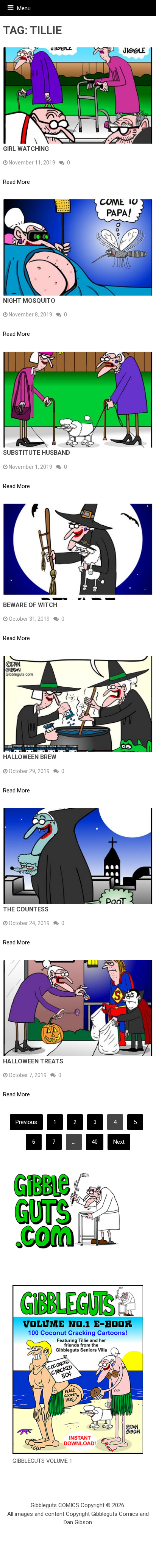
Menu (24, 8)
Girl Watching (26, 148)
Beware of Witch (30, 605)
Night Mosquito (29, 300)
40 (95, 1141)
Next (119, 1141)
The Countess (25, 909)
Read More (16, 182)
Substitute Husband (36, 452)
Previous (26, 1122)
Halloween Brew (29, 757)
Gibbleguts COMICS (55, 1505)
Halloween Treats (33, 1061)
